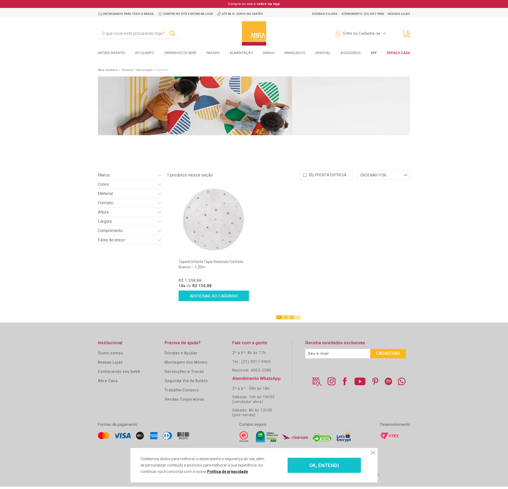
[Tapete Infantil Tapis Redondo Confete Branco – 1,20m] (214, 219)
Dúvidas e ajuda (325, 14)
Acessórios (351, 53)
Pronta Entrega (331, 175)
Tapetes (162, 70)
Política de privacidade (227, 471)
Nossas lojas (399, 14)
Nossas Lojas (110, 362)
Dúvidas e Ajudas (181, 353)
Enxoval (322, 53)
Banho (269, 53)
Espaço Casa (398, 53)
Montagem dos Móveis (186, 362)
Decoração (144, 70)
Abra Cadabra (108, 70)
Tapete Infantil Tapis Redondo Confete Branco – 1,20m (211, 264)
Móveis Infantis (111, 53)
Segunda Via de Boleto (186, 381)
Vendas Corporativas (185, 399)
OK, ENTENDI (324, 465)
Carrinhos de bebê (180, 53)
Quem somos (110, 353)
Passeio (213, 53)
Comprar (214, 296)
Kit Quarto (144, 53)
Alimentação (241, 53)
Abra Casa (108, 381)
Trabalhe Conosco (182, 390)
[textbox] (138, 33)
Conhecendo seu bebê (119, 371)
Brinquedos (294, 53)
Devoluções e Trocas (184, 371)
